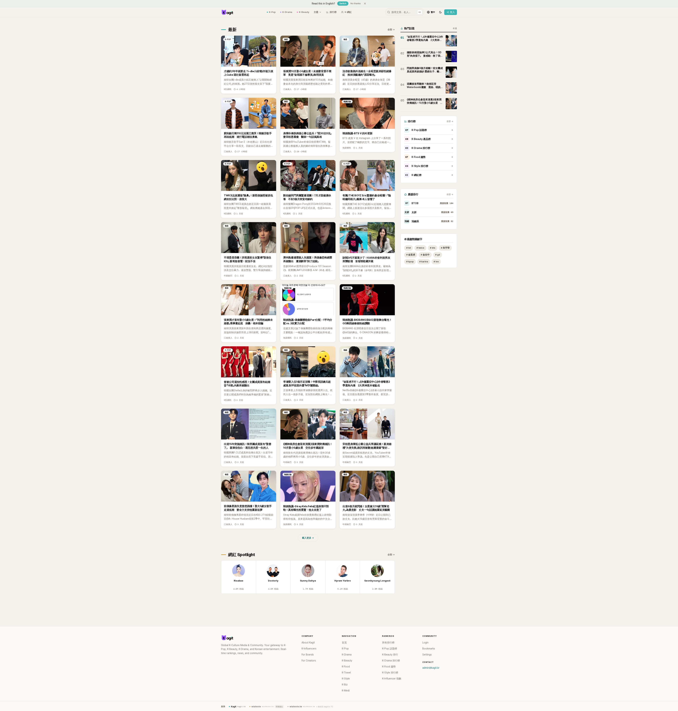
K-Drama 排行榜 (417, 148)
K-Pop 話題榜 (416, 130)
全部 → (391, 29)
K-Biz (345, 684)
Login (425, 642)
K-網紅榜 (413, 175)
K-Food (346, 666)
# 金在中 (425, 254)
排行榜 (333, 12)
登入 (452, 12)
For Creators (309, 660)
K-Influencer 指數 (391, 678)
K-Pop (272, 12)
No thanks (355, 3)
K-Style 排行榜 (416, 166)
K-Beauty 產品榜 (418, 139)
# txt (408, 247)
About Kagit (308, 642)
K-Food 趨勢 (415, 157)
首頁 (344, 642)
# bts (432, 247)
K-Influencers (309, 648)
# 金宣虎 (410, 254)
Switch (342, 3)
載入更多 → (308, 538)
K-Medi (346, 690)
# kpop (410, 261)
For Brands (308, 654)
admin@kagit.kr (430, 667)
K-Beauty (304, 12)
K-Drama (287, 12)
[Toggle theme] (440, 12)
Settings (427, 654)
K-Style (346, 678)
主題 (316, 12)
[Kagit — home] (227, 12)
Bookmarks (428, 648)
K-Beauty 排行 (390, 654)
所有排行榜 (388, 642)
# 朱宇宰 (445, 247)
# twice (420, 247)
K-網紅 (348, 12)
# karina (423, 261)
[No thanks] (365, 3)
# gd (437, 254)
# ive (436, 261)
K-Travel (346, 672)
